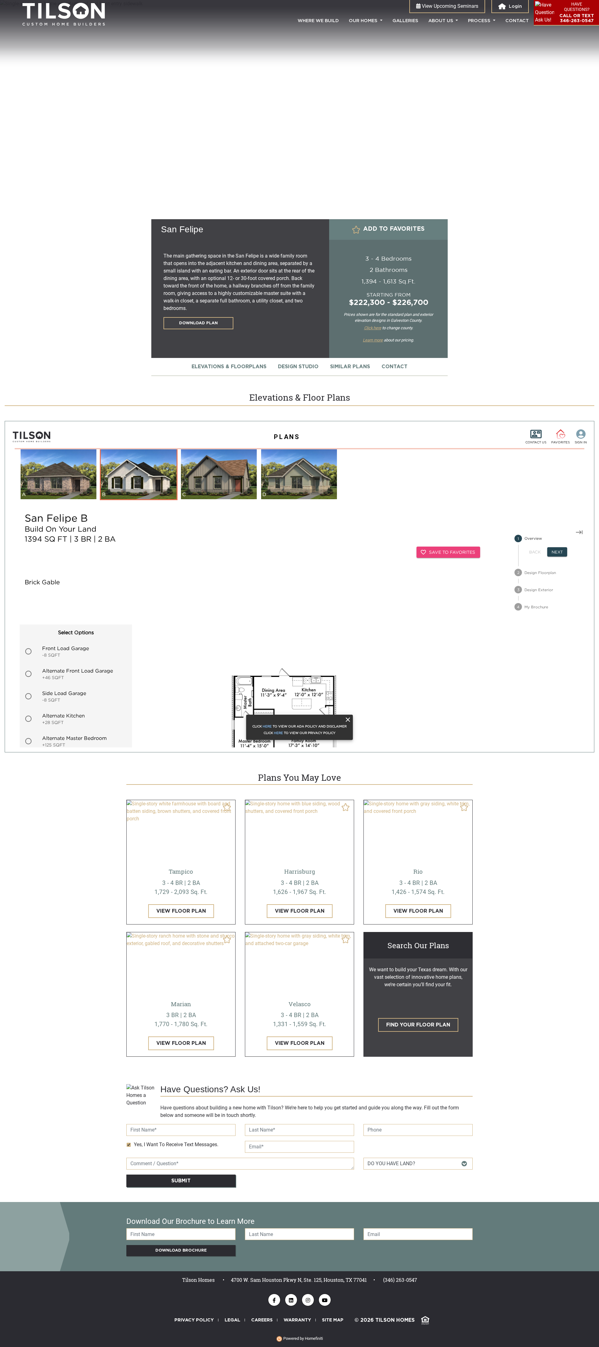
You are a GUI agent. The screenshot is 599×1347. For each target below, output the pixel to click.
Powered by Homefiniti (302, 1338)
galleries (405, 20)
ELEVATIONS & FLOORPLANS (229, 366)
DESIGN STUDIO (298, 366)
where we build (321, 20)
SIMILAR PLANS (350, 366)
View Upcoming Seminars (449, 6)
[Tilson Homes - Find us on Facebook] (274, 1300)
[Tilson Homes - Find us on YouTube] (325, 1300)
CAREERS (262, 1320)
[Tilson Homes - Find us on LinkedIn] (291, 1300)
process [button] (480, 20)
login (515, 6)
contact (517, 20)
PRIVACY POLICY (194, 1320)
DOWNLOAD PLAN (198, 323)
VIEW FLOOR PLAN (181, 911)
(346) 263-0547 (400, 1280)
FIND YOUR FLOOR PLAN (418, 1024)
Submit (181, 1180)
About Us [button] (441, 20)
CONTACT (394, 366)
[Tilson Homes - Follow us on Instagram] (308, 1300)
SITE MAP (332, 1320)
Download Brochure (181, 1250)
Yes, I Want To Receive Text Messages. (176, 1144)
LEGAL (232, 1320)
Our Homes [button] (364, 20)
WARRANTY (297, 1320)
